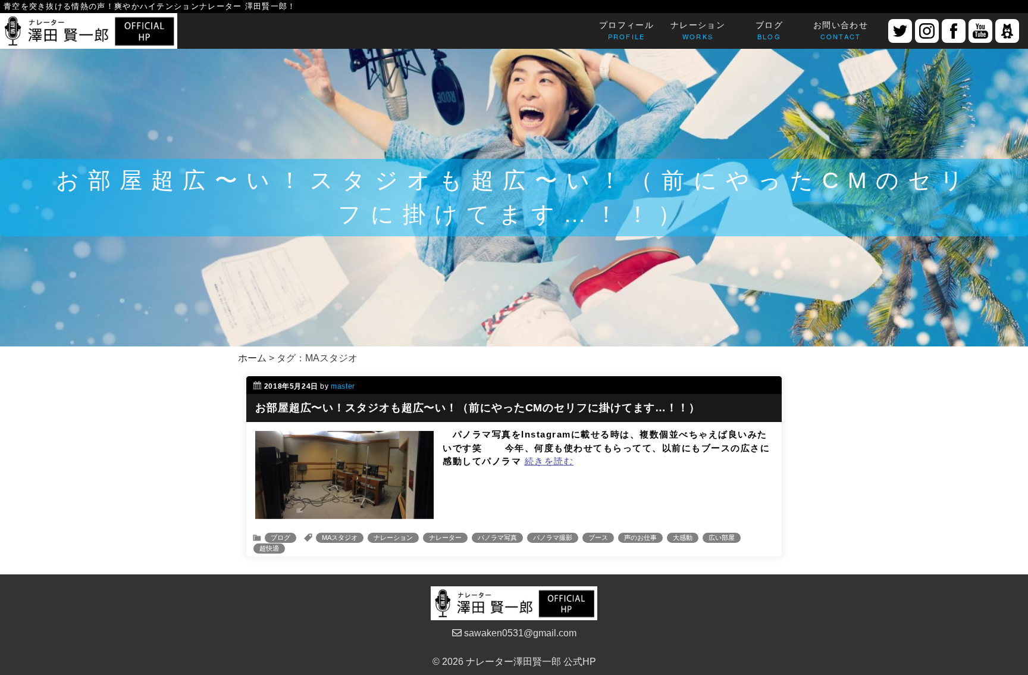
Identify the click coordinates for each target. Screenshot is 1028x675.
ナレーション (393, 537)
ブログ (280, 537)
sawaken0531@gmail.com (519, 633)
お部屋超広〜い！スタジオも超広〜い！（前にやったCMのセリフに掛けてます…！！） (477, 408)
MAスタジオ (340, 537)
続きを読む (549, 461)
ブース (598, 537)
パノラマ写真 (497, 537)
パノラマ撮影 (552, 537)
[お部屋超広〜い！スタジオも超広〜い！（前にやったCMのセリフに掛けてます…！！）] (344, 512)
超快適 (269, 548)
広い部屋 (722, 537)
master (343, 386)
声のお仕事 (640, 537)
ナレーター (445, 537)
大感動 (682, 537)
